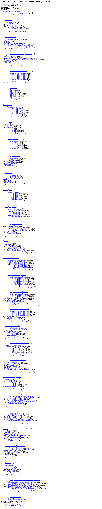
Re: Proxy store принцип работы (11, 457)
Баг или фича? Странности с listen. (10, 450)
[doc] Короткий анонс (7, 134)
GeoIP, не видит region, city (8, 361)
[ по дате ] (22, 4)
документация (13, 353)
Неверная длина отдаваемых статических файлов (13, 368)
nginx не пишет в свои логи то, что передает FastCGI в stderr (15, 251)
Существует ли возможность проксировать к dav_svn (13, 391)
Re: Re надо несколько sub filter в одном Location (15, 378)
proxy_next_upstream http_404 (8, 245)
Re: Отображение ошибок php (11, 183)
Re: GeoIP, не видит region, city (11, 362)
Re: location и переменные (10, 232)
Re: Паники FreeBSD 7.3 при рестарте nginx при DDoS (16, 298)
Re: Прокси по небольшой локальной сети (13, 66)
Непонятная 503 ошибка (8, 468)
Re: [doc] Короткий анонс (10, 135)
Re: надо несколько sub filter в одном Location (14, 271)
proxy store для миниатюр (8, 203)
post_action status (6, 172)
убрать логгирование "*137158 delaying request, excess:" (14, 418)
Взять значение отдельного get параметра (11, 434)
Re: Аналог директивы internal (11, 169)
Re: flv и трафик (6, 17)
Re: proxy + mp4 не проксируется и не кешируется (15, 413)
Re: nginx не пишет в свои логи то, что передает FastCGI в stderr (18, 252)
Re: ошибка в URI (8, 430)
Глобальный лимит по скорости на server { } (12, 82)
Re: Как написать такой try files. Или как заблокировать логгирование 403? (18, 58)
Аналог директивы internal (8, 168)
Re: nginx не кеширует (9, 331)
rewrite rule (5, 474)
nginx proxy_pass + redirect (8, 459)
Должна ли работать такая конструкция (11, 436)
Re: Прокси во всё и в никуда (9, 32)
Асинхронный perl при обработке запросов (11, 337)
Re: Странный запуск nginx (10, 191)
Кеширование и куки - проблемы (9, 316)
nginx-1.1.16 (5, 119)
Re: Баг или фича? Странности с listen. (13, 451)
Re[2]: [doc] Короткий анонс (15, 140)
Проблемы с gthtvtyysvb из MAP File (10, 345)
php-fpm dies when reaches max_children (10, 386)
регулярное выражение (7, 432)
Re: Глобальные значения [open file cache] (13, 301)
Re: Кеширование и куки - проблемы (12, 317)
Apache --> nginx (6, 124)
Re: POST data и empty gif (10, 380)
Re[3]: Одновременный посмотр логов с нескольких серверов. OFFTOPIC (25, 480)
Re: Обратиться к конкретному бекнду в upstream (15, 249)
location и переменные (7, 231)
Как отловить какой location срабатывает (11, 258)
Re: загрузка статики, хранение (11, 189)
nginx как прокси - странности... (9, 421)
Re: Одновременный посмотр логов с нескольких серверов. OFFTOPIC (19, 477)
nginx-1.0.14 (5, 241)
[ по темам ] (12, 4)
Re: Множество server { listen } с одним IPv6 (14, 227)
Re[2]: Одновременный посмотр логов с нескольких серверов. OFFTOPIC (22, 479)
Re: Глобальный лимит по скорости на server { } (15, 83)
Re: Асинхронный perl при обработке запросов (14, 338)
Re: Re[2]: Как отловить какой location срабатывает (20, 268)
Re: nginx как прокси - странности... (12, 422)
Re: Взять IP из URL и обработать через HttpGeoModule (16, 44)
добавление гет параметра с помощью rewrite (12, 442)
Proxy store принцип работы (8, 456)
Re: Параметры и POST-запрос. (9, 24)
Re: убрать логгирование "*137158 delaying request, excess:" (17, 419)
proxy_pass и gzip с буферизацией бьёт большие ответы (14, 11)
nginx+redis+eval (6, 60)
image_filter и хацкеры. (7, 491)
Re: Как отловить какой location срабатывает (14, 259)
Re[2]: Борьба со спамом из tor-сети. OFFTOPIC (12, 55)
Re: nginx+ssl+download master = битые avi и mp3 (15, 303)
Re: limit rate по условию (10, 15)
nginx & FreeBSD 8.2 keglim (8, 439)
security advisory (6, 244)
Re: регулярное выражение (10, 433)
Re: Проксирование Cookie (10, 106)
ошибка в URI (5, 429)
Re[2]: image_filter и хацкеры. (13, 496)
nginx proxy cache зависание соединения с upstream (13, 415)
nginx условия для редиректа (8, 344)
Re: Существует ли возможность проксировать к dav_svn (16, 392)
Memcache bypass (6, 225)
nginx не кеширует (6, 330)
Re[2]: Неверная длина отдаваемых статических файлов (21, 373)
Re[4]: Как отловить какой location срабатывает (19, 269)
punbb (4, 40)
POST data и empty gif (7, 379)
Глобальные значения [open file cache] (10, 300)
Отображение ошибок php (8, 182)
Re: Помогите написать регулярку (12, 366)
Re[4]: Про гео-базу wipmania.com (9, 438)
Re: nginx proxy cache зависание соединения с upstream (16, 416)
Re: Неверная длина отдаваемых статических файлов (16, 369)
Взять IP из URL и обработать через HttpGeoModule (13, 43)
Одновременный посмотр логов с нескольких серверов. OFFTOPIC (16, 476)
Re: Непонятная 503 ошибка (11, 469)
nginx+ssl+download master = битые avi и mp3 (12, 302)
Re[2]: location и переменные (15, 234)
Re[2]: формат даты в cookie (13, 472)
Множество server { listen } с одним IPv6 (11, 226)
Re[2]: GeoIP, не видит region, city (14, 363)
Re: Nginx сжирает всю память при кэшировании (15, 403)
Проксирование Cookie (7, 105)
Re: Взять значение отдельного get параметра (14, 435)
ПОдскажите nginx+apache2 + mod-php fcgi (11, 178)
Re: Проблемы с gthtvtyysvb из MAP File (13, 346)
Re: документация (13, 354)
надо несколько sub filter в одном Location (11, 270)
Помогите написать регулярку (9, 365)
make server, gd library (7, 164)
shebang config (5, 462)
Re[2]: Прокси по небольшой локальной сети (19, 80)
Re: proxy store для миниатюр (11, 204)
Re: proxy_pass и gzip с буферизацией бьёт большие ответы (17, 12)
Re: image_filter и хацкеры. (10, 492)
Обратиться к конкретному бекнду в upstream (12, 248)
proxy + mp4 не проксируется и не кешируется (12, 412)
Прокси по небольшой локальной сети (10, 65)
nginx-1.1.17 (5, 240)
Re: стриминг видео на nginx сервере (10, 56)
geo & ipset (5, 179)
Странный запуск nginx (7, 190)
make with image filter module (8, 163)
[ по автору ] (17, 4)
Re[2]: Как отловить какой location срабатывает (19, 267)
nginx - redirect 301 (6, 84)
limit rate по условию (7, 14)
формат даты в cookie (7, 470)
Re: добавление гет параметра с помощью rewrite (15, 443)
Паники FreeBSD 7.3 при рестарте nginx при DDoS (13, 297)
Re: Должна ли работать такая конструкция (14, 437)
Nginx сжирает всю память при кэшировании (12, 402)
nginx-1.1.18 (5, 453)
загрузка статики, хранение (8, 187)
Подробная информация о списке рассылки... (12, 5)
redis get (4, 405)
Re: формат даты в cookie (10, 471)
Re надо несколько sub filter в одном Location (12, 377)
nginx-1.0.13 (5, 104)
